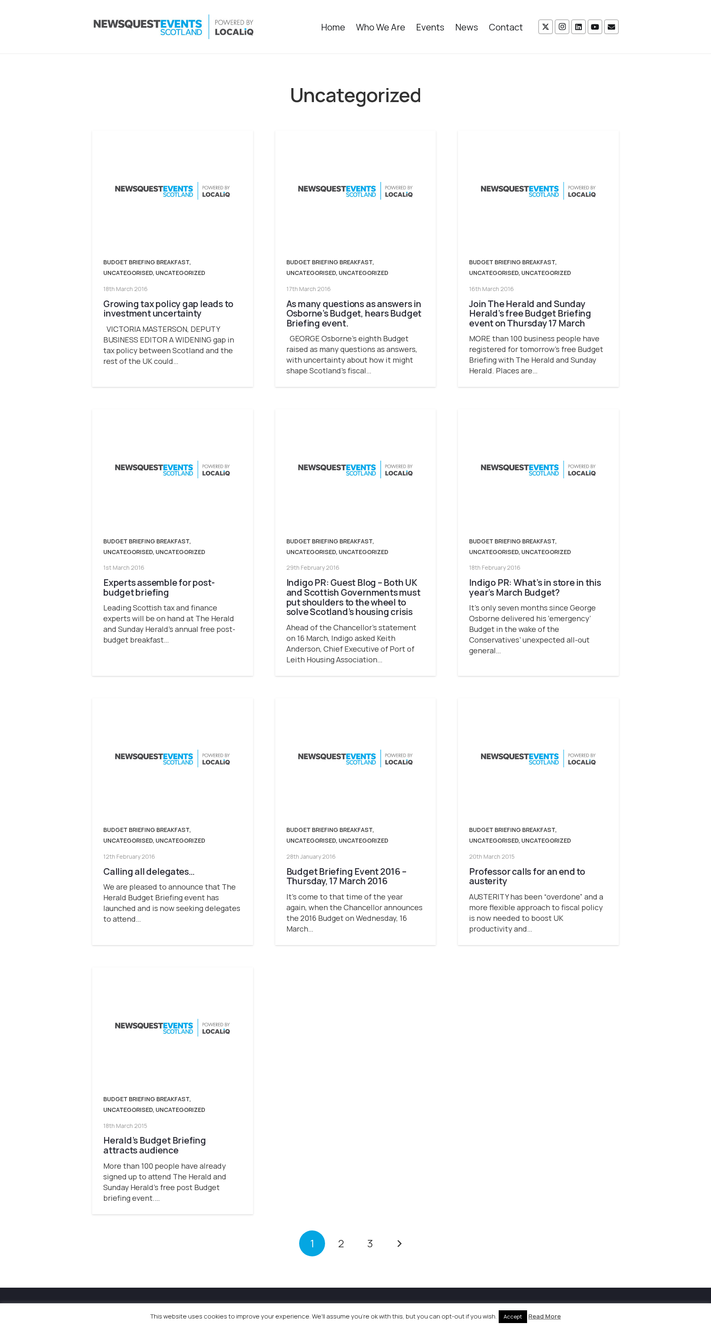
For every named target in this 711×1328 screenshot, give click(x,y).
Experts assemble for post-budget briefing (158, 587)
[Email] (611, 26)
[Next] (399, 1243)
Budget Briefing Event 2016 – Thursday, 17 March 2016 (346, 876)
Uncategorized (180, 273)
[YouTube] (595, 26)
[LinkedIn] (578, 26)
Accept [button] (513, 1316)
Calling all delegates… (149, 871)
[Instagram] (562, 26)
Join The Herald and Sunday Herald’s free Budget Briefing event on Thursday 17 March (530, 313)
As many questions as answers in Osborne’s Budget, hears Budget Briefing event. (354, 313)
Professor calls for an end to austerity (527, 876)
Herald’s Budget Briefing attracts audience (154, 1145)
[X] (545, 26)
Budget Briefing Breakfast (146, 262)
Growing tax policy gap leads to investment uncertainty (168, 308)
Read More (544, 1316)
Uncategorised (128, 273)
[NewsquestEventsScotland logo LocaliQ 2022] (173, 26)
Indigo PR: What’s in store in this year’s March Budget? (535, 587)
